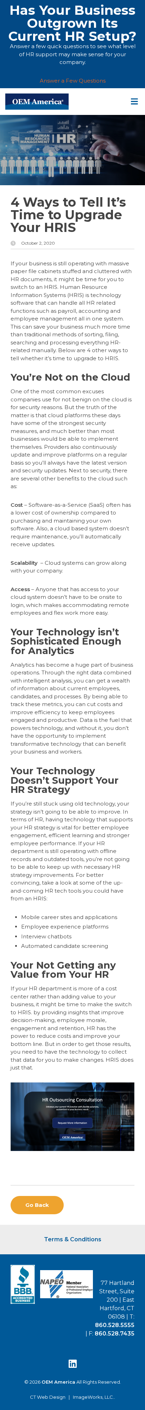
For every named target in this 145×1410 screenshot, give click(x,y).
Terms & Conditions (72, 1239)
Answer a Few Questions (73, 80)
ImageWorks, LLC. (93, 1397)
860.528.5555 (114, 1325)
